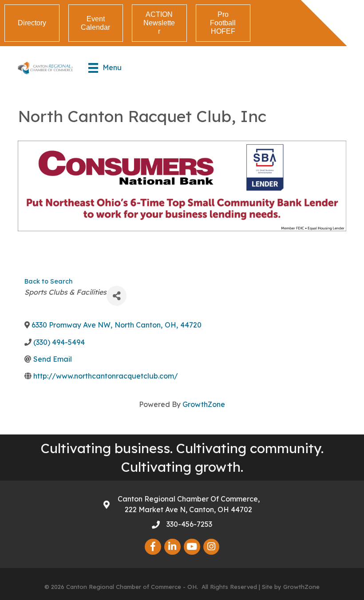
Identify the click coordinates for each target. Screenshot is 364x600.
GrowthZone (203, 404)
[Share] (117, 296)
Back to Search (48, 281)
